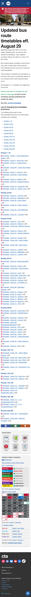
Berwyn (14, 528)
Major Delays (18, 471)
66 (22, 505)
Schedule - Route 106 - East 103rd (14, 360)
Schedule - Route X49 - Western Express (16, 226)
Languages (6, 593)
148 (17, 516)
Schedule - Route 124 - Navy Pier (14, 376)
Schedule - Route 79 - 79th (12, 304)
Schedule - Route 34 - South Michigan (15, 210)
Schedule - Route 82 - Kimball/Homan (15, 313)
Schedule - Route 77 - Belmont (13, 299)
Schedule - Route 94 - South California (15, 341)
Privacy (4, 582)
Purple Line (6, 483)
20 (6, 500)
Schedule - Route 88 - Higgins (13, 329)
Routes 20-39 (8, 124)
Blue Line (6, 471)
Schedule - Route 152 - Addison (13, 388)
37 (6, 503)
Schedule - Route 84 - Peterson (13, 318)
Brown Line (6, 473)
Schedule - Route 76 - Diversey (13, 297)
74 (17, 508)
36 (27, 500)
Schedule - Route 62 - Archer (12, 266)
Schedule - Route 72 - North (12, 294)
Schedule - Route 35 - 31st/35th (13, 214)
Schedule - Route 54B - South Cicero (15, 245)
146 (11, 516)
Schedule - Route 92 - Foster (12, 334)
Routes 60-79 (8, 130)
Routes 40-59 (8, 127)
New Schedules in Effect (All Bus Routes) (13, 462)
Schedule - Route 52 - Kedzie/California (16, 233)
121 (22, 514)
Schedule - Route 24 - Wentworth (14, 198)
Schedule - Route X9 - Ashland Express (16, 182)
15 (27, 497)
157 (22, 516)
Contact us (5, 588)
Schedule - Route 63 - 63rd (12, 273)
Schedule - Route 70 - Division (13, 292)
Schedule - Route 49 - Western (13, 224)
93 (27, 511)
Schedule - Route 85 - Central (13, 320)
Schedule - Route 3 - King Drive (13, 160)
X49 (27, 503)
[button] (4, 3)
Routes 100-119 (9, 136)
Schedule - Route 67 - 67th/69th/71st (15, 282)
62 (17, 505)
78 (27, 508)
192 (6, 519)
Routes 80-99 (8, 133)
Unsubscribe (5, 584)
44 (11, 503)
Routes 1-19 (8, 121)
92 (22, 511)
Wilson (22, 528)
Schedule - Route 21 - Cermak (13, 196)
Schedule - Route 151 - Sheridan (14, 386)
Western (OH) (16, 531)
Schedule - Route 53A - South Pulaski (15, 240)
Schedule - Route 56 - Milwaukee (14, 252)
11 (17, 497)
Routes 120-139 (9, 139)
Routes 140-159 (9, 143)
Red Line (5, 468)
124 (27, 514)
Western (20, 534)
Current (11, 489)
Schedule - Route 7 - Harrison (13, 172)
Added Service (19, 483)
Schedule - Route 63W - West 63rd (14, 275)
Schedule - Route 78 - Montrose (13, 301)
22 (11, 500)
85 (11, 511)
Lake (18, 528)
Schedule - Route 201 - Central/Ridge (15, 414)
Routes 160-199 (9, 146)
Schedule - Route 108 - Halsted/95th (15, 362)
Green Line (6, 476)
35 (22, 500)
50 (6, 505)
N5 (22, 495)
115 (11, 514)
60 (11, 505)
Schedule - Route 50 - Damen (13, 231)
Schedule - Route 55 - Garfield (13, 250)
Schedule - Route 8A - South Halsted (15, 175)
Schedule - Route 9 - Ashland (12, 179)
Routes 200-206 (9, 149)
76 (22, 508)
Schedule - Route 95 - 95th (12, 346)
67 (27, 505)
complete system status (15, 543)
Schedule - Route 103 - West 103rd (14, 358)
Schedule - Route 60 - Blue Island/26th (15, 261)
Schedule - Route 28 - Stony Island (14, 200)
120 (17, 514)
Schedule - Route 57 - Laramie (13, 254)
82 (6, 511)
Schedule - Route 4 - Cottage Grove (15, 163)
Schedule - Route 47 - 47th (12, 221)
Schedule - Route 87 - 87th (12, 327)
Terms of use (5, 580)
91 (17, 511)
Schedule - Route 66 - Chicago (13, 280)
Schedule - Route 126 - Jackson (13, 379)
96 (6, 514)
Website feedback (7, 586)
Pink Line (5, 481)
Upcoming (17, 489)
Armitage (14, 534)
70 (6, 508)
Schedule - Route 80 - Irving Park (14, 311)
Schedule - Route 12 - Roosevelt (13, 186)
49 (17, 503)
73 (11, 508)
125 (6, 516)
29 (17, 500)
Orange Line (6, 478)
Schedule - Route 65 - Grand (12, 278)
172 (27, 516)
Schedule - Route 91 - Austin (12, 332)
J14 (22, 497)
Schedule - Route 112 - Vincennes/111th (16, 367)
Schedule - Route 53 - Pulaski (13, 238)
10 (11, 497)
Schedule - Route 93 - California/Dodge (16, 336)
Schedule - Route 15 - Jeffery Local (14, 189)
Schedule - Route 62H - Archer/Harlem (15, 268)
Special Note (18, 476)
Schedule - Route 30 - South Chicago (15, 205)
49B (22, 503)
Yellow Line (6, 485)
